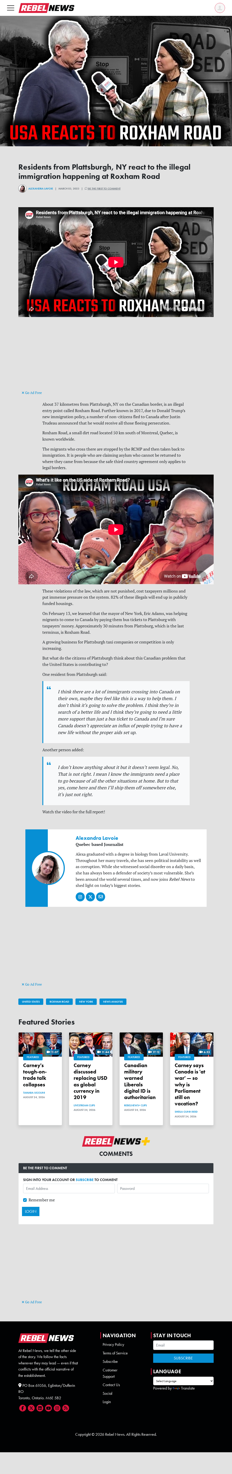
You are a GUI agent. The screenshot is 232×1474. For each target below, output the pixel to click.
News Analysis (113, 1001)
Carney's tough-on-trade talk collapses (35, 1075)
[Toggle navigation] (10, 8)
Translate (188, 1388)
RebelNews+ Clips (135, 1105)
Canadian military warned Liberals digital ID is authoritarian (140, 1081)
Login (107, 1401)
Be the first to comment (104, 188)
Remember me (42, 1200)
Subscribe (110, 1361)
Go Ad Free (33, 393)
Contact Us (111, 1385)
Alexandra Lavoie (40, 188)
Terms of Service (115, 1353)
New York (86, 1001)
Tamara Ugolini (34, 1093)
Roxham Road (59, 1001)
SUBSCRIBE (85, 1179)
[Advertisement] (116, 357)
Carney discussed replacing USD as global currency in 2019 (90, 1081)
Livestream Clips (84, 1105)
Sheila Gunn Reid (186, 1112)
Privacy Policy (113, 1344)
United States (31, 1001)
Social (107, 1393)
